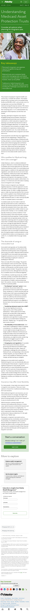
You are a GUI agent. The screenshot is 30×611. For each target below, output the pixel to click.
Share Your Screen (6, 603)
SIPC (21, 572)
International (21, 598)
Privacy (8, 601)
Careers (2, 598)
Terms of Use (3, 601)
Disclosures (13, 603)
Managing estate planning (8, 530)
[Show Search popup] (27, 609)
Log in (25, 1)
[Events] (21, 609)
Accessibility (22, 601)
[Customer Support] (21, 1)
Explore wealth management (14, 461)
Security (12, 601)
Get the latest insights (12, 474)
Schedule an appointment (13, 442)
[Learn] (2, 609)
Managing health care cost (8, 527)
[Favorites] (8, 609)
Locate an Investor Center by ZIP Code (9, 583)
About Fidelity (15, 598)
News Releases (8, 598)
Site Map (17, 601)
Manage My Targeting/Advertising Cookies (10, 605)
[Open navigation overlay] (2, 2)
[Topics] (15, 609)
